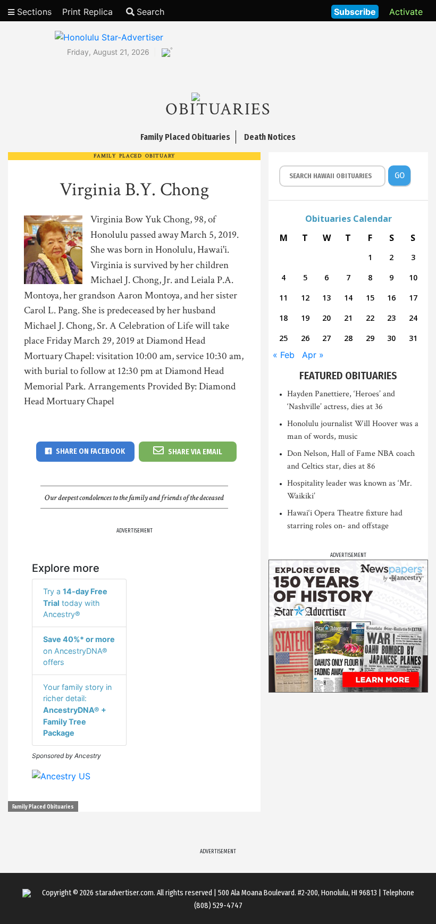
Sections (33, 11)
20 (326, 318)
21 (348, 318)
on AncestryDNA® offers (79, 651)
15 (370, 298)
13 (326, 298)
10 (413, 277)
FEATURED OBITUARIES (348, 375)
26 (305, 338)
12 (305, 298)
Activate (406, 11)
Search (150, 11)
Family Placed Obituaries (43, 807)
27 (326, 338)
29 (370, 338)
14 (348, 298)
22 (370, 318)
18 (283, 318)
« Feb (284, 354)
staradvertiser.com (124, 892)
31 (413, 338)
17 (413, 298)
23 (391, 318)
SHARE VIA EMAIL (195, 451)
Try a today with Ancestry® (75, 603)
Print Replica (87, 11)
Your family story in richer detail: (77, 709)
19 (305, 318)
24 (413, 318)
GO (400, 175)
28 (348, 338)
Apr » (313, 354)
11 (283, 298)
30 (391, 338)
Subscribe (355, 11)
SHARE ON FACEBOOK (90, 451)
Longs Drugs (292, 10)
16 (391, 298)
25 (283, 338)
